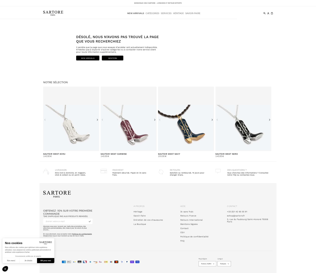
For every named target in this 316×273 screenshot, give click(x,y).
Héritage (138, 212)
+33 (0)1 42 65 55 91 (237, 212)
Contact (184, 228)
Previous (45, 119)
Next (97, 119)
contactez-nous (247, 175)
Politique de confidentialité (82, 234)
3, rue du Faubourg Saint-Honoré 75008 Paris (247, 220)
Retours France (188, 216)
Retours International (191, 220)
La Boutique (140, 224)
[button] (152, 13)
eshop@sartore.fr (236, 216)
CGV (182, 232)
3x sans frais (186, 212)
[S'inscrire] (89, 221)
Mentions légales (189, 224)
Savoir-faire (140, 216)
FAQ (182, 241)
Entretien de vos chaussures (148, 220)
